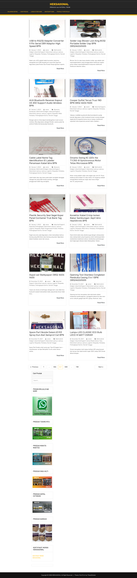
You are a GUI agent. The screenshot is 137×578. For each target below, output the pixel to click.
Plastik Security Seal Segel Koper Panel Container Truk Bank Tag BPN (46, 218)
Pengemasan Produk (51, 228)
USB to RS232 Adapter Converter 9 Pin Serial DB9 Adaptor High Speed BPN (46, 44)
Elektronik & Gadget (42, 111)
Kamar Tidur (98, 341)
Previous (35, 367)
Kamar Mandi (90, 341)
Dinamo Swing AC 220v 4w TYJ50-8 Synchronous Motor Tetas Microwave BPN (85, 160)
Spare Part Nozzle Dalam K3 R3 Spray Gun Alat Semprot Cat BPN (46, 333)
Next (100, 367)
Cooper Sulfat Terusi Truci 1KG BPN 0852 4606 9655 (85, 101)
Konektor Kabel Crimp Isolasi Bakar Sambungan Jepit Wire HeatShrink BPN (85, 218)
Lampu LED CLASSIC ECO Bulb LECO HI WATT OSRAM (86, 333)
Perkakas (44, 54)
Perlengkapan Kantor (53, 54)
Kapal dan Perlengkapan (36, 226)
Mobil (60, 113)
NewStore (82, 575)
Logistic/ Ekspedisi (34, 54)
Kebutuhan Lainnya (52, 52)
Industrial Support (39, 52)
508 (66, 367)
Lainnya (60, 52)
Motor (87, 228)
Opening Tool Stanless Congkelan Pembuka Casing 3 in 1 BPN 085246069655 (87, 278)
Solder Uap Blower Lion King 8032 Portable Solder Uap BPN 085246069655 (87, 44)
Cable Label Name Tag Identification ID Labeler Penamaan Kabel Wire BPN (43, 160)
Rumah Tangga (53, 115)
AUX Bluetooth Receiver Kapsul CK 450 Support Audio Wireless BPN (45, 103)
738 (77, 367)
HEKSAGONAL (59, 4)
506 (54, 367)
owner (47, 50)
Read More (60, 69)
